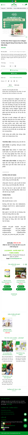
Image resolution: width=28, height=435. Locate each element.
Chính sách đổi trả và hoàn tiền (7, 414)
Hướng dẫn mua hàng (6, 410)
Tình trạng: (3, 62)
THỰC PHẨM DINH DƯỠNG (20, 8)
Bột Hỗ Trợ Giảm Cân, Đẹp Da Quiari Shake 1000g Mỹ (7, 330)
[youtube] (15, 1)
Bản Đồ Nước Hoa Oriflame (20, 354)
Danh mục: (3, 77)
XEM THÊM (9, 404)
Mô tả (10, 85)
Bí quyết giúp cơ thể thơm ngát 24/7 (7, 377)
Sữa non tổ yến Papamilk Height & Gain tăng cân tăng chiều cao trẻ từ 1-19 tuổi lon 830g (7, 281)
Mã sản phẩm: (4, 51)
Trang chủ (3, 8)
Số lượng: (3, 66)
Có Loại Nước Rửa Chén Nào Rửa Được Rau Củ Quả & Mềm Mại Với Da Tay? (7, 354)
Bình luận (17, 85)
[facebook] (12, 1)
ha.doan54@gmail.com (9, 425)
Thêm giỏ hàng (14, 70)
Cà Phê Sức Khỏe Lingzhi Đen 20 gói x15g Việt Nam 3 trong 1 (21, 281)
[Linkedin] (11, 81)
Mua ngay (14, 73)
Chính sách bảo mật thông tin (7, 412)
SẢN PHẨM (9, 8)
